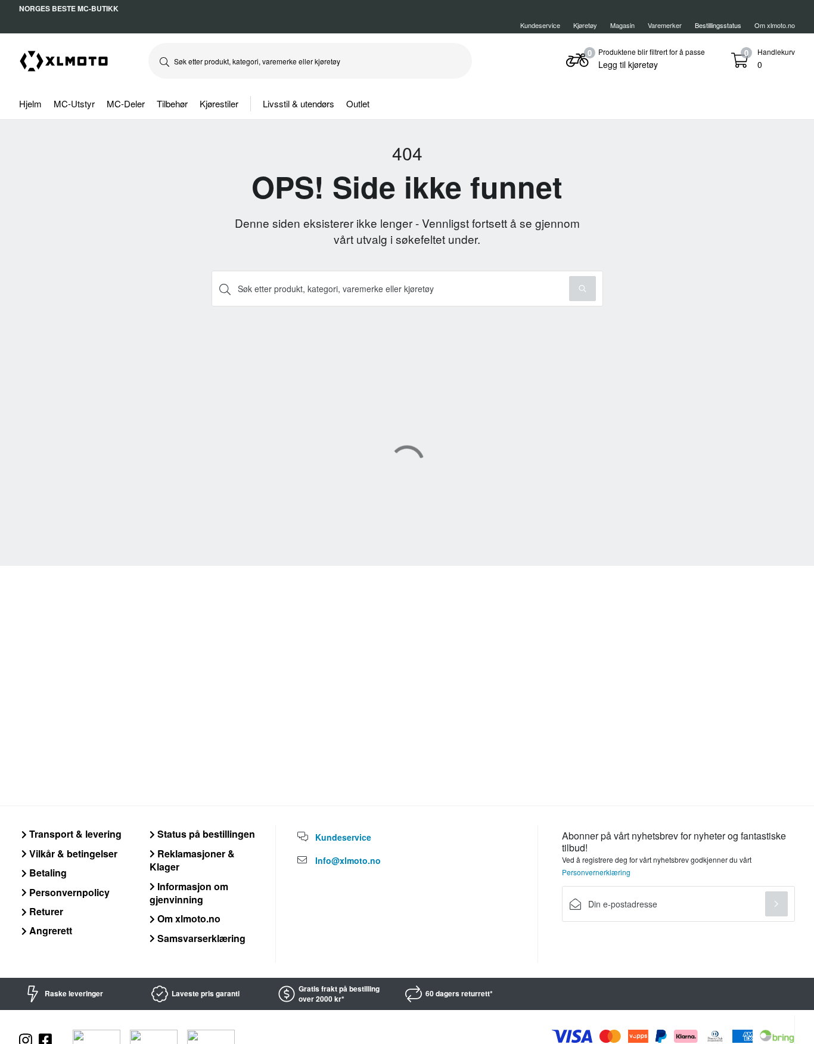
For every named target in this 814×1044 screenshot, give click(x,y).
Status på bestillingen (205, 834)
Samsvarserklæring (200, 938)
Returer (45, 911)
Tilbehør (172, 103)
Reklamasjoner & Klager (192, 860)
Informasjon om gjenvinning (189, 892)
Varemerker (665, 25)
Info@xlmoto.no (348, 860)
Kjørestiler (219, 103)
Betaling (47, 872)
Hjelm (30, 103)
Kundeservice (540, 25)
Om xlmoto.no (774, 25)
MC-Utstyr (74, 103)
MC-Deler (126, 103)
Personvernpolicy (68, 892)
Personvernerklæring (596, 872)
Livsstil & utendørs (298, 103)
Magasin (622, 25)
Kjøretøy (585, 25)
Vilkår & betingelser (72, 853)
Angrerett (49, 930)
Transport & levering (74, 834)
